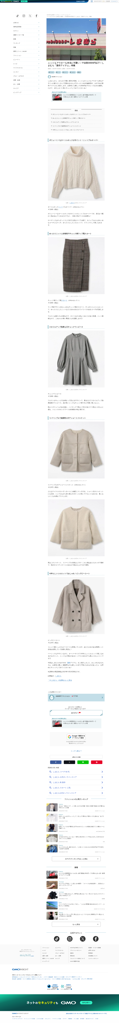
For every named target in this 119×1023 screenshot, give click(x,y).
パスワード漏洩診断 (48, 977)
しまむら (73, 72)
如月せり (103, 888)
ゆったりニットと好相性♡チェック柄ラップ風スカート (69, 118)
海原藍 (103, 898)
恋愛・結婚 (16, 80)
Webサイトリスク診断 (59, 977)
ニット (58, 72)
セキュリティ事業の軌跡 (86, 978)
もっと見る (76, 924)
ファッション (17, 55)
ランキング (16, 43)
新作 (79, 72)
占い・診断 (16, 84)
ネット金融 (76, 1018)
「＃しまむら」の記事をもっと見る (60, 680)
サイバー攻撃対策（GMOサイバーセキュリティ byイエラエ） (37, 979)
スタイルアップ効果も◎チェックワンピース (66, 122)
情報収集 (70, 1018)
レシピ (15, 63)
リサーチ (64, 1018)
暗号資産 (82, 1018)
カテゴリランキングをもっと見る (76, 859)
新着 (14, 39)
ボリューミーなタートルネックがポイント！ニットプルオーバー (72, 114)
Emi (104, 841)
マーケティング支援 (56, 1018)
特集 (14, 47)
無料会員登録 (17, 26)
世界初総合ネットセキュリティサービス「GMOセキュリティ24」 (27, 977)
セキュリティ (48, 1018)
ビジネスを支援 (40, 1018)
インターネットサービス (17, 1018)
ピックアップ (17, 92)
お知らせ (16, 22)
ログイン (16, 31)
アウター (52, 72)
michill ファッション (57, 76)
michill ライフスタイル (99, 909)
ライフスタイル (18, 68)
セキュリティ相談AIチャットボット (74, 976)
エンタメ (16, 72)
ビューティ (16, 59)
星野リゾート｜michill (19, 51)
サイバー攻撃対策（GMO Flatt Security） (61, 979)
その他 (96, 1018)
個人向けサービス (89, 1018)
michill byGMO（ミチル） (53, 14)
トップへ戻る (75, 751)
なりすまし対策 (76, 979)
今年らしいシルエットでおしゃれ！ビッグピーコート (68, 130)
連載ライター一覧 (18, 35)
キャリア (16, 88)
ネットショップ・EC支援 (29, 1018)
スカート (65, 72)
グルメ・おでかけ (18, 76)
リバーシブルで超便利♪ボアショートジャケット (67, 126)
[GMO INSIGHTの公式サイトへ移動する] (20, 969)
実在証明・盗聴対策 (16, 979)
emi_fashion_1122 (100, 831)
